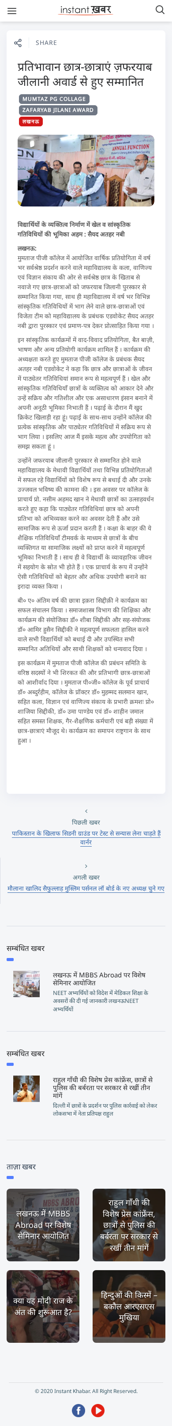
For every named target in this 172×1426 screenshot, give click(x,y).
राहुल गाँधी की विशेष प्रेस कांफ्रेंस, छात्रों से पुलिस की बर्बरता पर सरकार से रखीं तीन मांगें (103, 1087)
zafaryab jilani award (58, 110)
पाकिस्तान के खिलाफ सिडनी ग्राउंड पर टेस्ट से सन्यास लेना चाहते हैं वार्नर (86, 837)
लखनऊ (30, 121)
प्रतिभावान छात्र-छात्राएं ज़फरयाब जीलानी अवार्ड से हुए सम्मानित (85, 74)
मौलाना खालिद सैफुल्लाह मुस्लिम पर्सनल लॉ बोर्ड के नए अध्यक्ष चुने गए (86, 888)
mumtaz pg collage (54, 99)
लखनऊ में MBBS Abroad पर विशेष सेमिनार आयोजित (99, 978)
